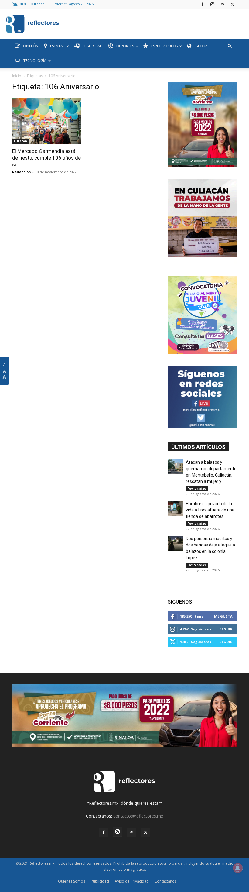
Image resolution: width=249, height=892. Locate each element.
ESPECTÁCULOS (164, 46)
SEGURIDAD (93, 46)
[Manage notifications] (238, 868)
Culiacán (20, 141)
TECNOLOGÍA (34, 60)
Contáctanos (165, 881)
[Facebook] (202, 4)
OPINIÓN (31, 46)
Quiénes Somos (71, 881)
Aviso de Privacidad (132, 881)
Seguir (226, 629)
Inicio (16, 75)
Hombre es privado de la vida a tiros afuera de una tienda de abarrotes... (210, 510)
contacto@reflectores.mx (138, 816)
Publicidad (100, 881)
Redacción (21, 172)
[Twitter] (232, 4)
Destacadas (197, 489)
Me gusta (223, 616)
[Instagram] (212, 4)
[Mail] (222, 4)
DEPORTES (125, 46)
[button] (229, 46)
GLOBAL (202, 46)
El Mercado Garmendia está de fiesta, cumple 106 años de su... (46, 157)
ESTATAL (57, 46)
